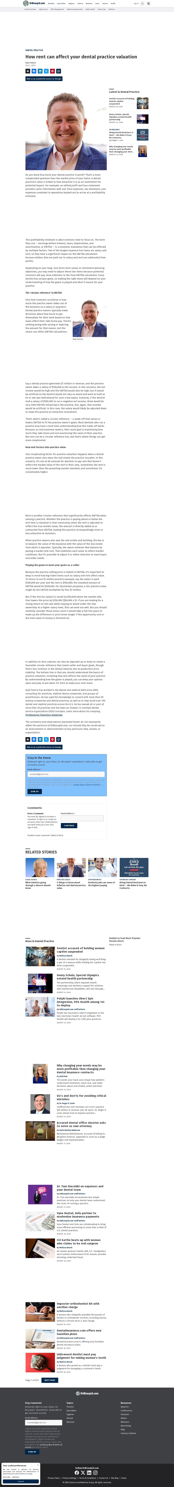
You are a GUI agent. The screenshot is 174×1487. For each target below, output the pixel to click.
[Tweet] (46, 71)
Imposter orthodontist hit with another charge (78, 1305)
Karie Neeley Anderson (69, 1130)
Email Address (34, 769)
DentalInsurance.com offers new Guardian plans (79, 1332)
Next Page (50, 1380)
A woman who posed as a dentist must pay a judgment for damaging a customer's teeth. (79, 1367)
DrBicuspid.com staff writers (72, 1009)
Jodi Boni (63, 1076)
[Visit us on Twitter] (83, 1473)
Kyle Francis (30, 63)
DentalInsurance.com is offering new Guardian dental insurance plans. (80, 1343)
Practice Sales (63, 880)
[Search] (142, 3)
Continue (69, 825)
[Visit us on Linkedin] (89, 1473)
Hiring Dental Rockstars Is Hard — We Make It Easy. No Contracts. (121, 135)
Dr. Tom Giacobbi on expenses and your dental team (80, 1188)
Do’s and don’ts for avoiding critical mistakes (81, 1097)
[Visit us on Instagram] (95, 1473)
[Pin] (52, 71)
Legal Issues (31, 880)
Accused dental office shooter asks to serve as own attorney (81, 1124)
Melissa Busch (65, 956)
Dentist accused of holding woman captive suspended (121, 101)
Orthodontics (94, 880)
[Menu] (148, 3)
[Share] (34, 71)
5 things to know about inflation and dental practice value (71, 885)
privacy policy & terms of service (87, 785)
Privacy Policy (54, 1478)
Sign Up (35, 791)
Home (123, 1478)
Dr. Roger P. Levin (67, 1103)
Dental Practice (34, 50)
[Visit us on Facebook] (77, 1473)
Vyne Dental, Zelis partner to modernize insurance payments (78, 1215)
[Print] (27, 71)
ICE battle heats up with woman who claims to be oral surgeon (78, 1241)
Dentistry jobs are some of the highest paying (101, 884)
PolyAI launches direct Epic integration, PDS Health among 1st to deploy (81, 1002)
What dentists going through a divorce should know (37, 885)
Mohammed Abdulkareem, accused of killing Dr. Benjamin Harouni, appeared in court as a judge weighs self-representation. (81, 1136)
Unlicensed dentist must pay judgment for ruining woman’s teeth (81, 1356)
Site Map (115, 1478)
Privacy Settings (69, 1478)
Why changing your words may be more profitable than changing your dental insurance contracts (121, 149)
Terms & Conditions (87, 1478)
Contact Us (103, 1478)
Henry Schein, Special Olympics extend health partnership (120, 117)
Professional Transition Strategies (43, 714)
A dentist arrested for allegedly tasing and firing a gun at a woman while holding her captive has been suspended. (81, 962)
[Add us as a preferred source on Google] (58, 71)
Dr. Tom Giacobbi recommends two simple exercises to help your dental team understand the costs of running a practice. (81, 1200)
